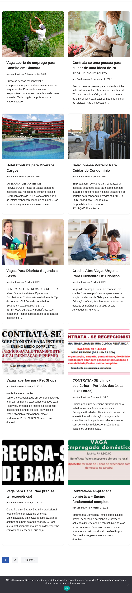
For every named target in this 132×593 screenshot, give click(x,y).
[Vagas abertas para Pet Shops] (33, 351)
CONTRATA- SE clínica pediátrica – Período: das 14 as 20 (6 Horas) (97, 385)
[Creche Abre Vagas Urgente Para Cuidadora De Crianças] (99, 242)
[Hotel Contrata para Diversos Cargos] (33, 136)
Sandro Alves (17, 74)
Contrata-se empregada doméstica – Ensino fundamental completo (91, 496)
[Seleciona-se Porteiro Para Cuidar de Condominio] (99, 136)
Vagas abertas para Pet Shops (31, 380)
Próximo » (29, 560)
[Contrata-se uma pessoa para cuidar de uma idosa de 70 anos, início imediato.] (99, 34)
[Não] (128, 584)
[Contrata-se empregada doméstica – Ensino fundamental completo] (99, 462)
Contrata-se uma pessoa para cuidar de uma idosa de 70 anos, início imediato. (96, 68)
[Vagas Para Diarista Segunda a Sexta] (33, 242)
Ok (66, 588)
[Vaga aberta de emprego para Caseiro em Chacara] (33, 34)
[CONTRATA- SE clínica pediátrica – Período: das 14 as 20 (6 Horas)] (99, 351)
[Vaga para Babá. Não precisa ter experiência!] (33, 462)
